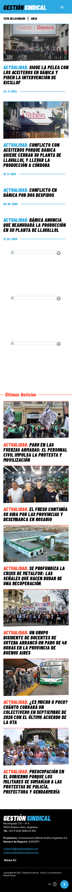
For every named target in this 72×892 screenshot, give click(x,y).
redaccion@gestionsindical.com (21, 852)
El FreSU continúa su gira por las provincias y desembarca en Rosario (35, 514)
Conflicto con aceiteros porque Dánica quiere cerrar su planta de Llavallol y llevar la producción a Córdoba (32, 155)
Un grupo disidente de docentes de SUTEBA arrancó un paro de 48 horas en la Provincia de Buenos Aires (35, 642)
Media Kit (10, 860)
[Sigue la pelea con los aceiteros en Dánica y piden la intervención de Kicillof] (36, 42)
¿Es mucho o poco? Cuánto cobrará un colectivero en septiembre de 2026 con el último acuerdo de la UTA (35, 712)
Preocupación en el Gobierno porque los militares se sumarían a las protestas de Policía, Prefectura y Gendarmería (33, 781)
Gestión (24, 7)
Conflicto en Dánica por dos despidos (30, 192)
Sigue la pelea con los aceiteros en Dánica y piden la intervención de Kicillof (35, 74)
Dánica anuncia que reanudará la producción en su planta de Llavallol (34, 225)
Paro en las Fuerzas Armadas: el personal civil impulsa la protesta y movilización (35, 452)
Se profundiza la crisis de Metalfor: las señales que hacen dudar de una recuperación (34, 575)
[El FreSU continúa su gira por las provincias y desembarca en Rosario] (36, 484)
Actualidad (15, 67)
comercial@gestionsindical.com (20, 848)
